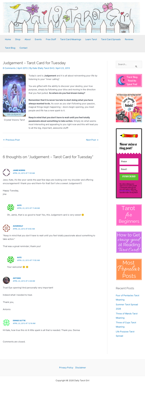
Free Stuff (51, 39)
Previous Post (11, 139)
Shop (17, 39)
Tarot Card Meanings (70, 39)
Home (8, 39)
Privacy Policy (66, 367)
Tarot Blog (10, 47)
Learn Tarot (91, 39)
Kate (19, 205)
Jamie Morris (19, 170)
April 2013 (22, 68)
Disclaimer (80, 367)
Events (38, 39)
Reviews (129, 39)
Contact (23, 47)
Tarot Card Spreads (111, 39)
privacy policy (125, 190)
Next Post (92, 139)
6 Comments (9, 68)
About (28, 39)
